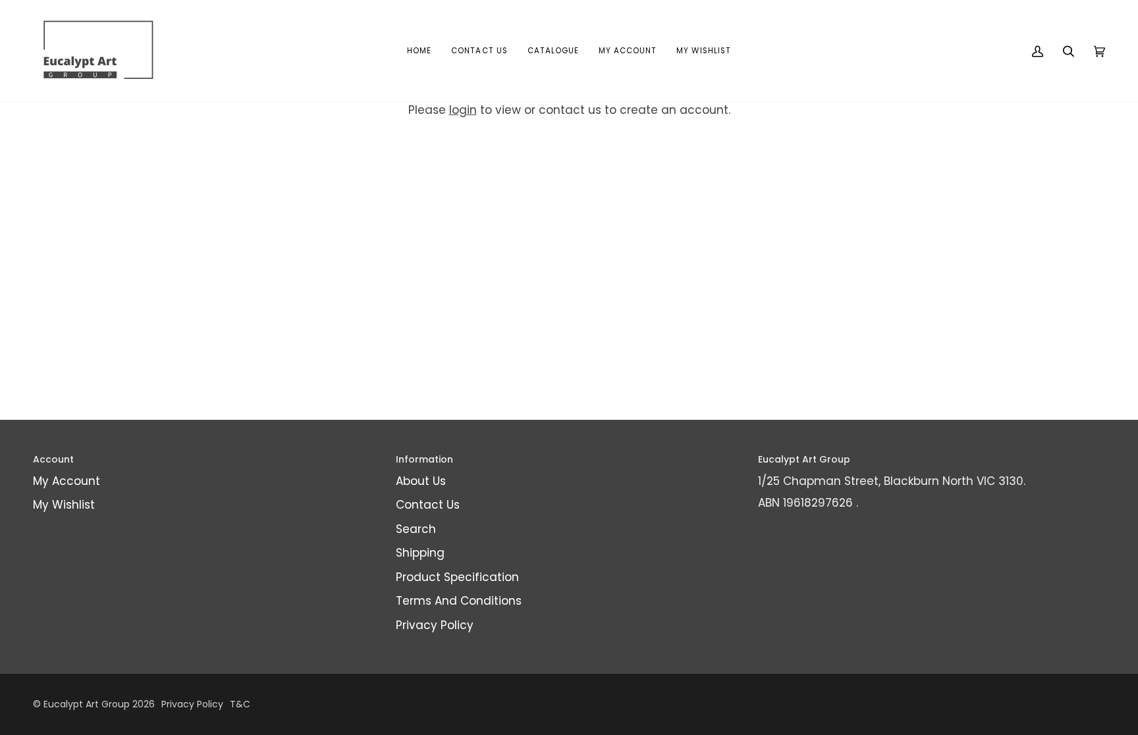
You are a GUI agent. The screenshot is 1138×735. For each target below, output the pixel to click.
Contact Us (428, 505)
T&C (240, 704)
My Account (66, 481)
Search (416, 529)
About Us (421, 481)
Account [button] (53, 459)
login (463, 110)
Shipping (420, 553)
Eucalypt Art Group (86, 704)
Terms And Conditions (459, 601)
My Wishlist (64, 505)
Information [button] (424, 459)
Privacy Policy (435, 625)
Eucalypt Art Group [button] (804, 459)
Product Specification (457, 577)
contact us (570, 110)
